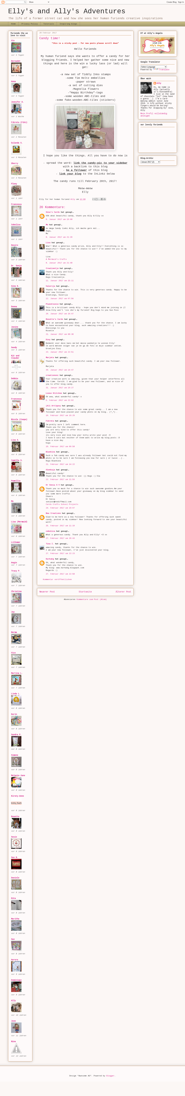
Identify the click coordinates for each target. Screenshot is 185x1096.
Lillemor (15, 542)
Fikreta (50, 421)
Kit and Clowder (15, 357)
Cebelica (15, 225)
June (13, 1021)
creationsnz (52, 375)
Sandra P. (16, 734)
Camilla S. (17, 460)
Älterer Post (123, 592)
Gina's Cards (53, 212)
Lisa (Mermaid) (19, 522)
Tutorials (49, 24)
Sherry (14, 163)
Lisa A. (15, 440)
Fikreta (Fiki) (19, 122)
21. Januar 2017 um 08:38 (60, 334)
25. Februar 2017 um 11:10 (60, 526)
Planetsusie (52, 304)
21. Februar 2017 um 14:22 (60, 464)
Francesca (16, 204)
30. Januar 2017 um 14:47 (60, 370)
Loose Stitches (54, 393)
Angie (14, 563)
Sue (13, 939)
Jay (13, 612)
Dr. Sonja (16, 266)
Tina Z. (50, 544)
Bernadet (15, 61)
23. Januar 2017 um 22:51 (60, 352)
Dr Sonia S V (53, 485)
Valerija (50, 286)
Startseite (85, 592)
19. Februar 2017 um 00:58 (60, 446)
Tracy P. (15, 571)
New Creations (53, 513)
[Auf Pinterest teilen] (104, 199)
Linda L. (15, 694)
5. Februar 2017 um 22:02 (60, 400)
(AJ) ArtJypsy (54, 406)
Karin (14, 714)
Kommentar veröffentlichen (57, 579)
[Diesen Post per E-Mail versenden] (93, 199)
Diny (48, 340)
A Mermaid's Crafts (56, 259)
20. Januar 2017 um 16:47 (60, 314)
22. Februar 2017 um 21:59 (60, 479)
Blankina (50, 452)
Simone (14, 755)
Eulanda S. (17, 143)
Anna (13, 81)
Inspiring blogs (68, 24)
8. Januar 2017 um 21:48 (59, 263)
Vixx (13, 653)
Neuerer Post (47, 592)
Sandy (14, 347)
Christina (16, 591)
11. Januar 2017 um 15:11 (60, 281)
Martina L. (17, 673)
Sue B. (14, 857)
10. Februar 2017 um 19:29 (60, 415)
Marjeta (50, 357)
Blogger (110, 1076)
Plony (14, 184)
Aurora (14, 960)
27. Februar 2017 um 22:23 (60, 553)
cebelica (50, 531)
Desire (14, 245)
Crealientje (52, 268)
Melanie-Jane (18, 775)
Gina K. (15, 286)
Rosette (15, 816)
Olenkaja (50, 470)
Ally (13, 1000)
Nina (13, 1041)
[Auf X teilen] (99, 199)
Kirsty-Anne (17, 796)
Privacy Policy (30, 24)
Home (13, 24)
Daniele (15, 878)
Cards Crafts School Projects (62, 504)
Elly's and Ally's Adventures (66, 11)
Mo (47, 225)
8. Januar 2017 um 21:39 (59, 237)
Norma (14, 632)
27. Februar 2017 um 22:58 (60, 574)
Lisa (48, 243)
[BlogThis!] (96, 199)
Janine (14, 327)
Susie (14, 837)
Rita (13, 898)
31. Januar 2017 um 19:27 (60, 388)
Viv (13, 40)
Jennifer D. (17, 102)
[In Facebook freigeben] (101, 199)
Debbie (14, 378)
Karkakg (50, 559)
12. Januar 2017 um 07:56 (60, 299)
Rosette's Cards (54, 319)
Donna (14, 306)
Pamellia (15, 481)
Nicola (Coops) (19, 419)
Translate (164, 69)
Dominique (16, 980)
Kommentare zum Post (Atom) (92, 599)
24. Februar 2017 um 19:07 (60, 508)
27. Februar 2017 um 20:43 (60, 538)
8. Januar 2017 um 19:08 (59, 219)
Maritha (15, 919)
